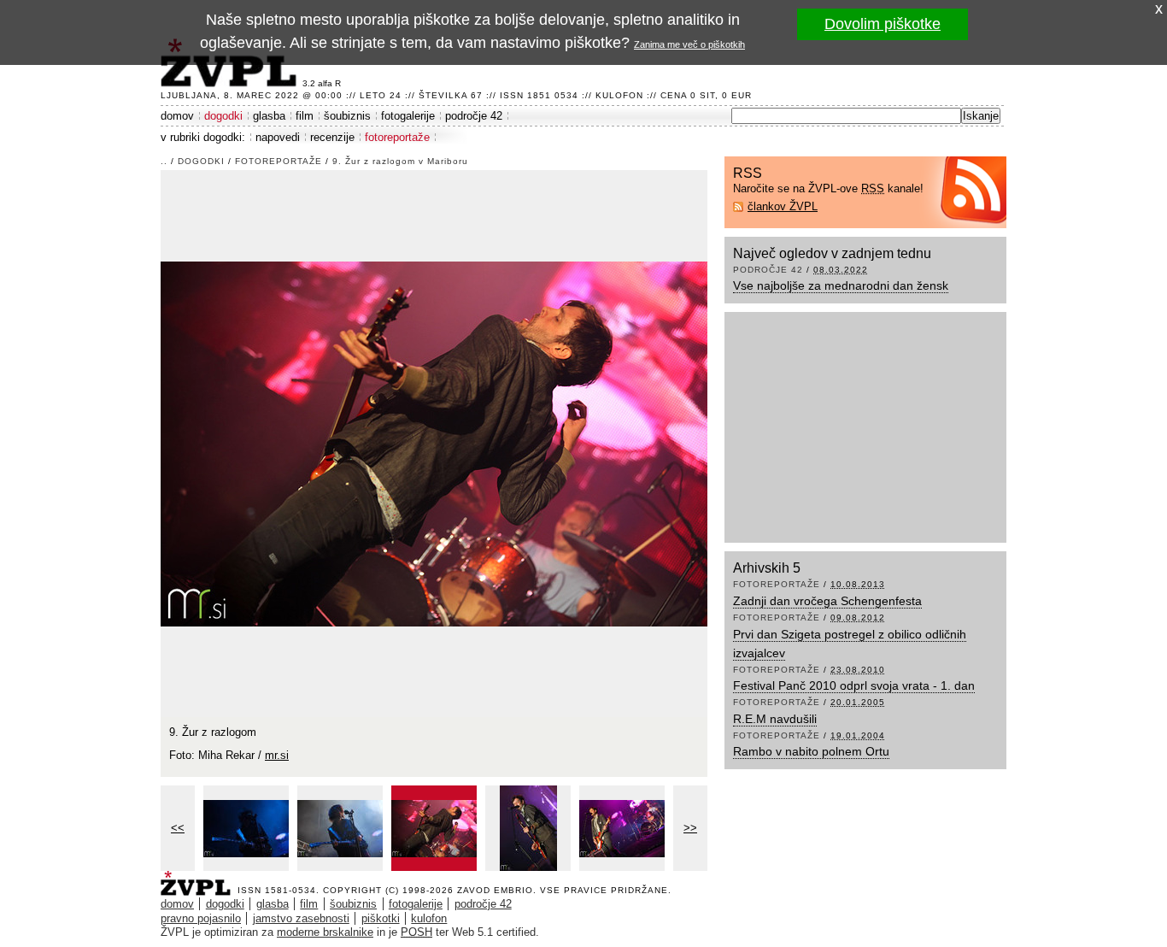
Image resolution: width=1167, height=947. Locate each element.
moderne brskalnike (325, 932)
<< (178, 827)
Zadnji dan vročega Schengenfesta (827, 601)
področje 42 (473, 115)
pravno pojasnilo (201, 918)
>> (690, 827)
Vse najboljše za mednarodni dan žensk (840, 285)
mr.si (277, 755)
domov (177, 115)
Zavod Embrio (495, 890)
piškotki (380, 918)
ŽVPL (199, 878)
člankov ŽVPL (783, 206)
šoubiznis (347, 115)
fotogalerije (408, 115)
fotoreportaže (397, 137)
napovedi (277, 137)
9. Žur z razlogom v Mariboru (400, 161)
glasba (269, 115)
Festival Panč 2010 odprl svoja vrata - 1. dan (854, 685)
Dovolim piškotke (882, 23)
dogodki (223, 115)
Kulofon (619, 95)
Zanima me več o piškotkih (689, 44)
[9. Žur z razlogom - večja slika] (246, 828)
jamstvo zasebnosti (301, 918)
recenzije (332, 137)
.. (164, 161)
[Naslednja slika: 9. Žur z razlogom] (434, 442)
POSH (416, 932)
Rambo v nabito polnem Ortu (811, 751)
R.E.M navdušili (775, 719)
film (305, 115)
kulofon (429, 918)
